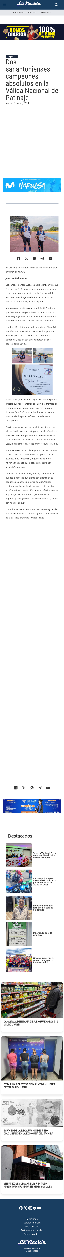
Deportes (11, 56)
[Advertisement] (32, 137)
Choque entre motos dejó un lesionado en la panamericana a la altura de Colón (45, 881)
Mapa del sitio (32, 1226)
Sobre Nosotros (32, 1234)
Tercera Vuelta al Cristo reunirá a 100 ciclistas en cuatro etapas (44, 855)
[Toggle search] (56, 5)
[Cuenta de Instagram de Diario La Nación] (30, 1209)
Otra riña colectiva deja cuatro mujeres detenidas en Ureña (29, 1086)
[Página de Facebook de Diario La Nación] (21, 1209)
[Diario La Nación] (29, 4)
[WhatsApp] (34, 258)
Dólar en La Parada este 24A (42, 933)
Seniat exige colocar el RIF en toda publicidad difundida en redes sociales (28, 1185)
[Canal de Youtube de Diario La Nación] (39, 1209)
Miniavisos (46, 12)
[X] (26, 258)
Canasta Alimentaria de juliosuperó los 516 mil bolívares (31, 1023)
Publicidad (18, 12)
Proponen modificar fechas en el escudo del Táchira (43, 907)
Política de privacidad (32, 1230)
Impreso (32, 12)
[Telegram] (42, 258)
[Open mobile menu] (4, 5)
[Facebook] (18, 258)
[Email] (50, 258)
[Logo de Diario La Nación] (32, 1243)
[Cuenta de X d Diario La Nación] (25, 1209)
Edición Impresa (32, 1222)
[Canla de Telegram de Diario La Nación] (34, 1209)
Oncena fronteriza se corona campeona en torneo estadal (43, 960)
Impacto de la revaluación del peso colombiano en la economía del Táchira (28, 1132)
